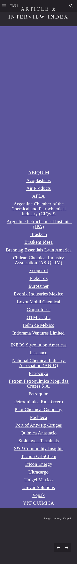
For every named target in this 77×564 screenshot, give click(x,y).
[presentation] (38, 517)
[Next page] (66, 547)
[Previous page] (58, 547)
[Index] (4, 6)
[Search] (71, 6)
